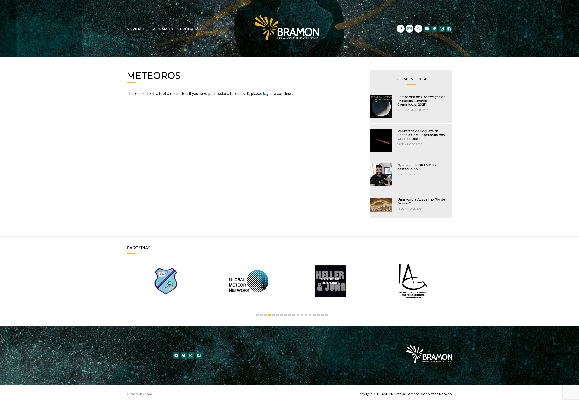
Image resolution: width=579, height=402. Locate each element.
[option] (166, 281)
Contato (409, 29)
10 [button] (293, 315)
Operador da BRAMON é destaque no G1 (417, 167)
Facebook (449, 29)
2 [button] (261, 315)
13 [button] (306, 315)
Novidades (138, 29)
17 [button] (322, 315)
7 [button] (281, 315)
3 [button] (265, 315)
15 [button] (314, 315)
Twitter (434, 29)
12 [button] (302, 315)
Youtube (427, 29)
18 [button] (326, 315)
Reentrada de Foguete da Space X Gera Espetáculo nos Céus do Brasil (421, 135)
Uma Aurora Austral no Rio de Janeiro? (421, 201)
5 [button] (273, 315)
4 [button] (269, 315)
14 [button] (310, 315)
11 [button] (298, 315)
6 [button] (277, 315)
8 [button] (285, 315)
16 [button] (318, 315)
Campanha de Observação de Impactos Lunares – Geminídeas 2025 (421, 101)
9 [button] (289, 315)
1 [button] (257, 315)
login (267, 93)
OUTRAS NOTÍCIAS (411, 79)
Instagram (442, 29)
